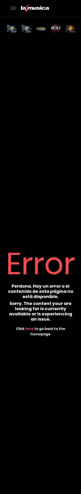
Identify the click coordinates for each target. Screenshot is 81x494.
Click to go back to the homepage (40, 331)
